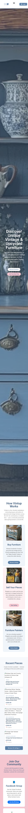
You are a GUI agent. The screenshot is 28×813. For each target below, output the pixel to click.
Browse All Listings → (14, 748)
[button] (14, 3)
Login (24, 4)
